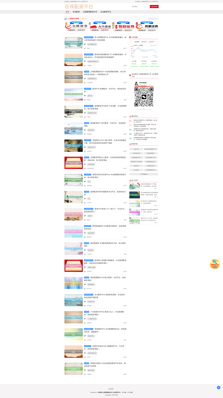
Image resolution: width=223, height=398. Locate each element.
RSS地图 (124, 392)
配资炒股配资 (91, 233)
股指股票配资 (91, 284)
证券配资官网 (91, 164)
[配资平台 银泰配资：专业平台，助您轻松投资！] (73, 94)
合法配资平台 (106, 12)
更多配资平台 (152, 19)
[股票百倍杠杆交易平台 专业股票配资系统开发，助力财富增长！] (73, 180)
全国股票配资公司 (90, 12)
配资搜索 (154, 6)
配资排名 (136, 166)
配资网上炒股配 (91, 267)
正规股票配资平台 (136, 157)
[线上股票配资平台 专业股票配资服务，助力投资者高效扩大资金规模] (73, 42)
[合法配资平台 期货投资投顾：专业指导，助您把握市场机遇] (73, 300)
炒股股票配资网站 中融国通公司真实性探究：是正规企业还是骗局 (145, 138)
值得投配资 (90, 250)
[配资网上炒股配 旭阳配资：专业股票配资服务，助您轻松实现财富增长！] (73, 265)
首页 (67, 12)
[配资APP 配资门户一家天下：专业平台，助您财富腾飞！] (73, 214)
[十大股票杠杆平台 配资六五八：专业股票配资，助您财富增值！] (73, 317)
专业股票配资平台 (151, 170)
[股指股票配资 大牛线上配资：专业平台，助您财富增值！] (73, 283)
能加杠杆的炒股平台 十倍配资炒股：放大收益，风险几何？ (145, 121)
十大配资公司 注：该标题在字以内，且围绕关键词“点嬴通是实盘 (145, 134)
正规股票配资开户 (92, 78)
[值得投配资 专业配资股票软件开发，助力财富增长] (73, 248)
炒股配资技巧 (91, 130)
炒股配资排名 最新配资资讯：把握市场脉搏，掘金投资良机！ (145, 129)
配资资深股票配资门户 (93, 61)
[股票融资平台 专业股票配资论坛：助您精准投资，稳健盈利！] (73, 334)
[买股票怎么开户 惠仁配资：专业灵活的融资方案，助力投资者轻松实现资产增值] (73, 145)
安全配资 (76, 12)
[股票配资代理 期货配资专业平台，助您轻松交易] (73, 197)
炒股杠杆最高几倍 (92, 353)
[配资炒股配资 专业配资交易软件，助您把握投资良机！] (73, 231)
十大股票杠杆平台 (92, 319)
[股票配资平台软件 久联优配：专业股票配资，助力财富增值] (73, 111)
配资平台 (90, 95)
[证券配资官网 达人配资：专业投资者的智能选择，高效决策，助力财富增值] (73, 162)
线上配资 (136, 170)
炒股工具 (136, 149)
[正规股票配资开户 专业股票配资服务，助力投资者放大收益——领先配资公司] (73, 77)
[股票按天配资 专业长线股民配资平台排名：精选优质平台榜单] (73, 368)
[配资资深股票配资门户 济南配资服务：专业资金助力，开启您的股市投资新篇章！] (73, 60)
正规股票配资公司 (151, 161)
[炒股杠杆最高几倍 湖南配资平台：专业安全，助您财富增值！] (73, 351)
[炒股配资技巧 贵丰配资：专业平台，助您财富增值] (73, 128)
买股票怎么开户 (91, 147)
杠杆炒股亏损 (136, 153)
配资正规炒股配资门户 (151, 149)
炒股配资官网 (150, 166)
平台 (89, 198)
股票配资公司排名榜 (136, 161)
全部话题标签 (144, 174)
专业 (89, 181)
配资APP (90, 216)
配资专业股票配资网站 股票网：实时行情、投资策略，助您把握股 (145, 125)
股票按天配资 (91, 370)
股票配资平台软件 (92, 113)
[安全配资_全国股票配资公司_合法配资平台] (78, 6)
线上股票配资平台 (92, 44)
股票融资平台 (91, 336)
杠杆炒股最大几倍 (151, 157)
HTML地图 (130, 392)
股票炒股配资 (150, 153)
